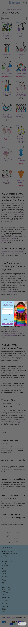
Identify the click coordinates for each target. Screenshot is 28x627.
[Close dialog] (26, 301)
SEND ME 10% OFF (7, 323)
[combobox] (3, 313)
